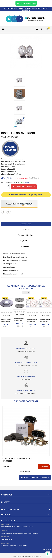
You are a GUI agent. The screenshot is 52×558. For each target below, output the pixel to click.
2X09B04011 (34, 322)
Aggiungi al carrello (24, 187)
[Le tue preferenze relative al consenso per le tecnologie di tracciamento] (47, 553)
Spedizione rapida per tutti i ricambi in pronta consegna (26, 9)
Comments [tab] (25, 246)
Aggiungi (44, 467)
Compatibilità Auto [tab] (26, 235)
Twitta (8, 212)
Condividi (3, 212)
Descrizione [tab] (26, 224)
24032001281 (7, 322)
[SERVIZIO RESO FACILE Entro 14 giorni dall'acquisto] (25, 389)
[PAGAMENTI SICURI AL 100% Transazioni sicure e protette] (26, 361)
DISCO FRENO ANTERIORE (10, 319)
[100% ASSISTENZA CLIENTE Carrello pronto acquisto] (26, 347)
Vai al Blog (47, 549)
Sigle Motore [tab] (26, 241)
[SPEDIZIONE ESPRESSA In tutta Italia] (26, 375)
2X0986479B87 (22, 321)
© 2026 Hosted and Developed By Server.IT (26, 556)
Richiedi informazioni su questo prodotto (27, 195)
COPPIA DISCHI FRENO (35, 319)
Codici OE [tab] (26, 229)
